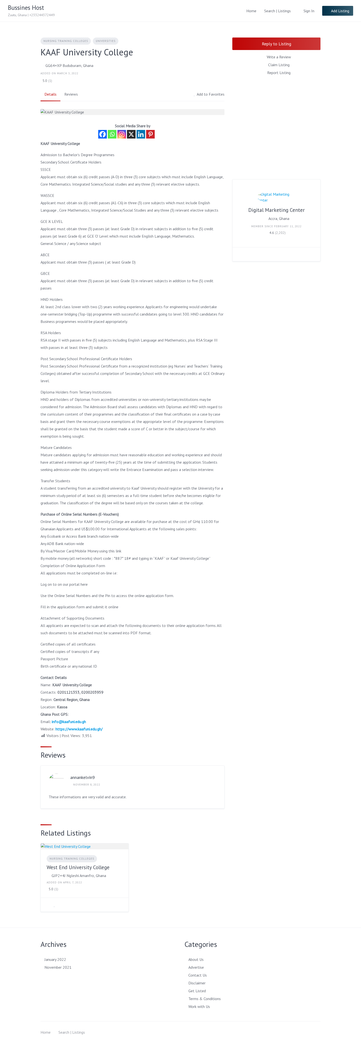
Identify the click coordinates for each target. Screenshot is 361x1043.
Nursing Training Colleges (65, 41)
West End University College (78, 867)
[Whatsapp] (112, 134)
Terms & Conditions (204, 998)
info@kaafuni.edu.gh (69, 721)
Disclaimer (197, 982)
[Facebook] (102, 134)
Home (251, 10)
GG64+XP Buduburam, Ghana (69, 65)
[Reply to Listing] (48, 905)
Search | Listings (277, 10)
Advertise (196, 967)
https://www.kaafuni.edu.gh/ (79, 728)
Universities (105, 41)
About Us (196, 959)
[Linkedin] (141, 134)
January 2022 (55, 959)
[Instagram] (121, 134)
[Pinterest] (150, 134)
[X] (131, 134)
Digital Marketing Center (276, 210)
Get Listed (197, 990)
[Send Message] (239, 254)
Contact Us (197, 975)
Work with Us (199, 1006)
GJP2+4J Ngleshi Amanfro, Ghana (79, 875)
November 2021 (57, 967)
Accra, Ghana (278, 218)
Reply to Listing (276, 44)
